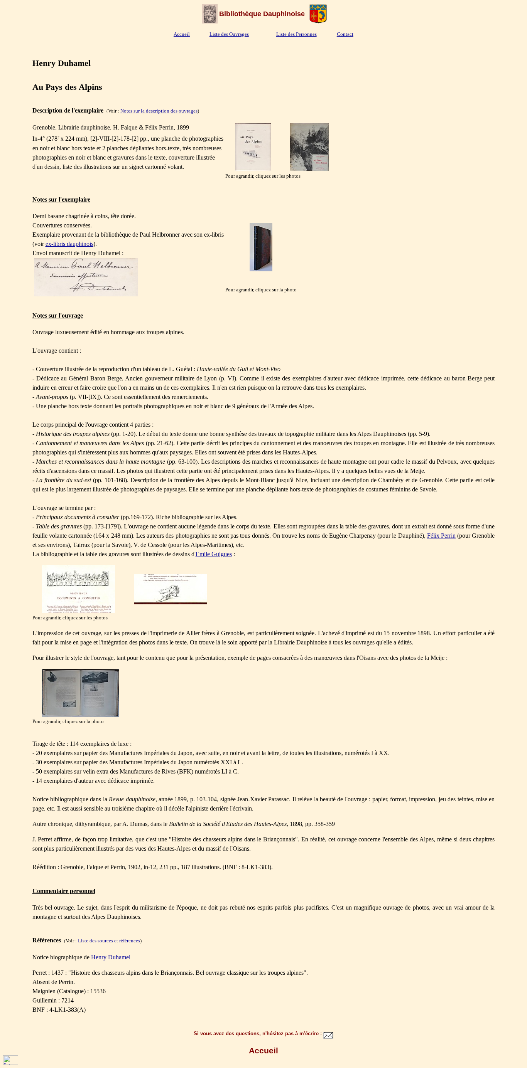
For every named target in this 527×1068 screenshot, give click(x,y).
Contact (345, 34)
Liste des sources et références (109, 941)
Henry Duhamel (110, 957)
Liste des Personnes (296, 34)
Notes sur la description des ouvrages (159, 111)
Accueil (182, 34)
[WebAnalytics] (10, 1063)
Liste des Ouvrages (229, 34)
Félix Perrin (441, 535)
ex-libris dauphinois (69, 244)
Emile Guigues (214, 554)
